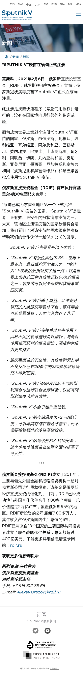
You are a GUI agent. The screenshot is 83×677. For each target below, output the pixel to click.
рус (12, 4)
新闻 (15, 57)
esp (46, 4)
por (54, 4)
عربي (37, 4)
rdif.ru (16, 545)
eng (20, 4)
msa (78, 4)
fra (62, 4)
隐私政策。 (54, 668)
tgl (70, 4)
